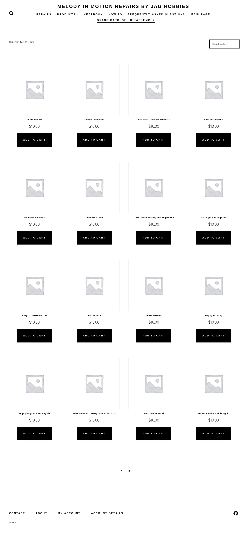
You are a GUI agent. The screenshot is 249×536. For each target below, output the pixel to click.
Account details (107, 513)
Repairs (44, 14)
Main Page (200, 14)
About (41, 513)
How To (115, 14)
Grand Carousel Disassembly (126, 20)
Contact (17, 513)
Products (66, 14)
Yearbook (93, 14)
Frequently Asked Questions (156, 14)
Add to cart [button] (34, 139)
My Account (69, 513)
